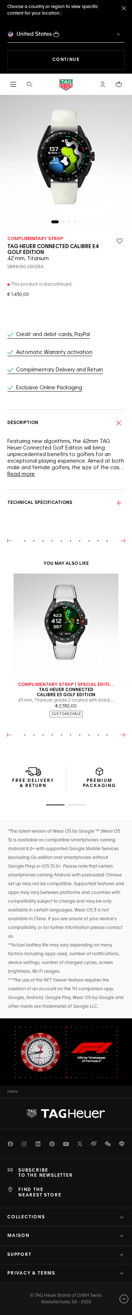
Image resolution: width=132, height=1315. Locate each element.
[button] (103, 84)
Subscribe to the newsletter (45, 1173)
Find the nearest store (39, 1192)
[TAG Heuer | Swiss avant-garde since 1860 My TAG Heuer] (66, 1113)
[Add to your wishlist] (119, 241)
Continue (88, 59)
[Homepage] (66, 84)
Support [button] (19, 1255)
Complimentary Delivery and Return (59, 370)
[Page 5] (80, 222)
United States (34, 34)
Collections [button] (26, 1217)
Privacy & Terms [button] (31, 1273)
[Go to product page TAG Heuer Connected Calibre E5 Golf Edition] (66, 626)
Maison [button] (18, 1236)
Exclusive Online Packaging (49, 387)
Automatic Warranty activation (54, 352)
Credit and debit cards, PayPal (53, 334)
